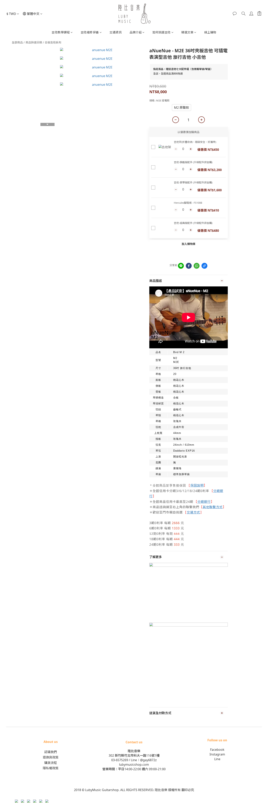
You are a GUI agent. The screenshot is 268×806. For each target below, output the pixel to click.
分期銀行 (204, 502)
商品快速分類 (34, 42)
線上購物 (210, 32)
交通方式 (193, 512)
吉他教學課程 (61, 32)
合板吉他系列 (53, 42)
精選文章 (187, 32)
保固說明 (197, 485)
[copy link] (204, 266)
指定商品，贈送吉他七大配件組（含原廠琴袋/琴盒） (183, 69)
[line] (181, 266)
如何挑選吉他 (161, 32)
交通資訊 (115, 32)
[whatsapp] (197, 266)
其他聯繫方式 (213, 507)
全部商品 (17, 42)
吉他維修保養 (90, 32)
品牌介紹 (135, 32)
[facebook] (189, 266)
